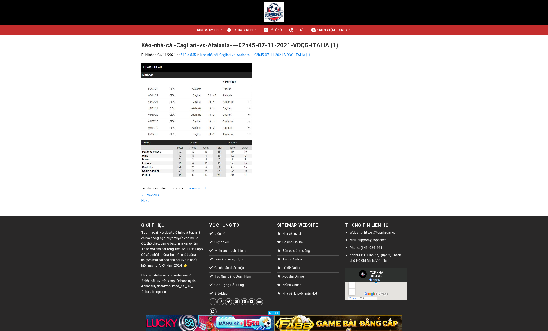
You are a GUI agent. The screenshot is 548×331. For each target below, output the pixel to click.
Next (147, 201)
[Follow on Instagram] (220, 301)
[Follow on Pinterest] (236, 301)
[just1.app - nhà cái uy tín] (274, 12)
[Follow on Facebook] (213, 301)
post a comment (196, 188)
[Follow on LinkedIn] (244, 301)
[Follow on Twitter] (228, 301)
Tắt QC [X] (274, 313)
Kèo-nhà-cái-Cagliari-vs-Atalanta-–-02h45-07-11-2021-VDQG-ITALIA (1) (255, 55)
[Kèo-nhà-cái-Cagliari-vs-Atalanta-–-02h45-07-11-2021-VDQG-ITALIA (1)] (196, 121)
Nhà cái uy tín (208, 30)
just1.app (196, 249)
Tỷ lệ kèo (276, 30)
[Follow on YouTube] (251, 301)
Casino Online (243, 30)
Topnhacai (149, 233)
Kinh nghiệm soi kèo (332, 30)
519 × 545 (188, 55)
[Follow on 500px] (259, 301)
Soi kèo (300, 30)
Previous (150, 195)
